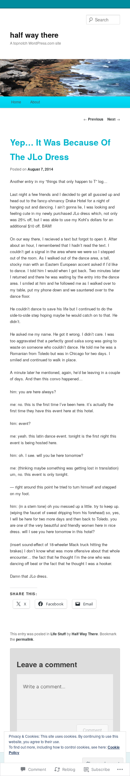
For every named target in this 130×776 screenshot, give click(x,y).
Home (16, 101)
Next (113, 119)
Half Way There (85, 633)
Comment (92, 730)
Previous (93, 119)
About (35, 101)
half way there (34, 35)
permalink (24, 639)
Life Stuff (58, 633)
